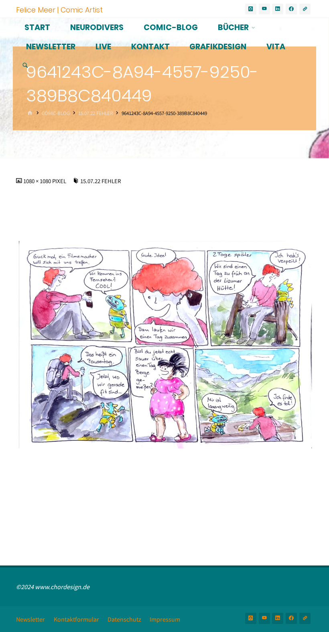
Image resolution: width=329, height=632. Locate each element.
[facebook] (291, 9)
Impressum (165, 619)
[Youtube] (264, 9)
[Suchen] (25, 66)
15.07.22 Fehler (95, 112)
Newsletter (30, 619)
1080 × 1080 (37, 181)
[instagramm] (250, 9)
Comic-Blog (56, 112)
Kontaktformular (76, 619)
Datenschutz (124, 619)
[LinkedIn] (277, 9)
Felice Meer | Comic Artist (59, 9)
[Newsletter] (305, 9)
